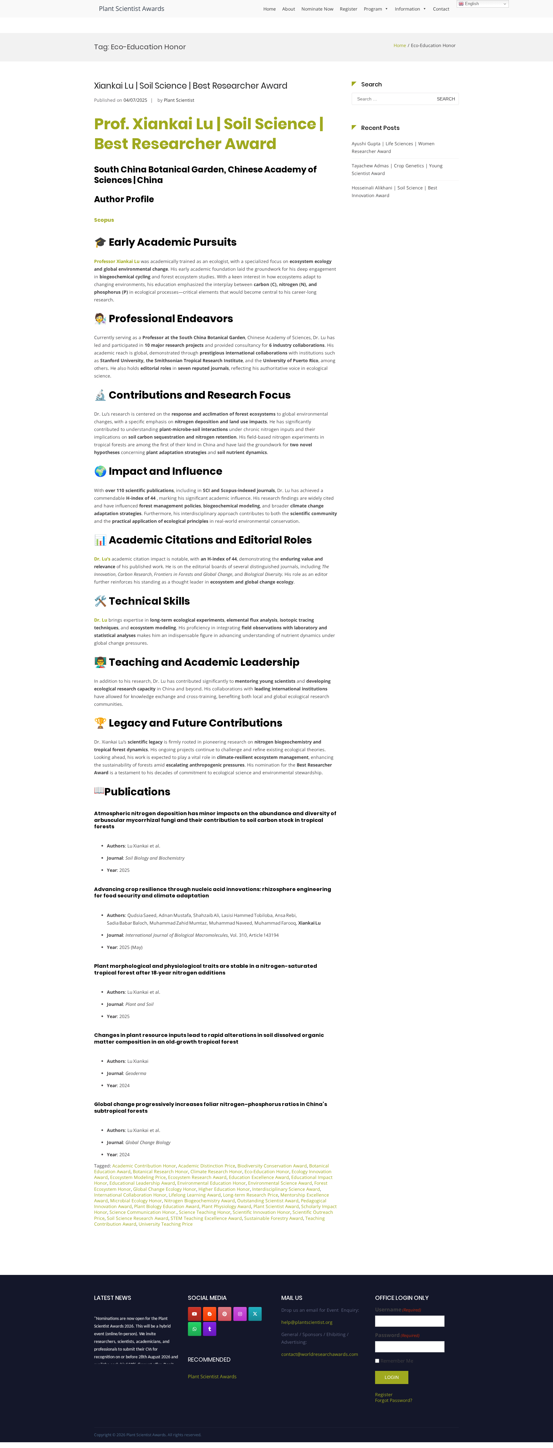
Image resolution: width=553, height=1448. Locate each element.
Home (269, 9)
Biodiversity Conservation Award (272, 1166)
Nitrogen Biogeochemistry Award (199, 1200)
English (471, 3)
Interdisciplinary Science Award (286, 1189)
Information (407, 9)
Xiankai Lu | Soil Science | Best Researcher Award (190, 85)
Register (348, 9)
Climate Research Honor (216, 1171)
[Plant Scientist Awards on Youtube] (194, 1314)
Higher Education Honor (224, 1189)
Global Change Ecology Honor (164, 1189)
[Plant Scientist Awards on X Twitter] (255, 1314)
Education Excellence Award (259, 1177)
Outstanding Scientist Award (268, 1200)
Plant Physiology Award (226, 1206)
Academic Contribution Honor (144, 1166)
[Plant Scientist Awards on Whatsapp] (194, 1329)
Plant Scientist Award (276, 1206)
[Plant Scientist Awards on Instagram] (240, 1314)
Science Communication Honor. (143, 1212)
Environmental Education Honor (211, 1183)
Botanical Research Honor (160, 1171)
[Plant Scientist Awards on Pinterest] (224, 1314)
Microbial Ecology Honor (136, 1200)
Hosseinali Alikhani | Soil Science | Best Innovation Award (394, 191)
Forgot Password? (393, 1400)
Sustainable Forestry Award (273, 1218)
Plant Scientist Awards (131, 8)
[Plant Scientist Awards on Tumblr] (209, 1329)
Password (397, 1335)
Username (398, 1309)
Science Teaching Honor (204, 1212)
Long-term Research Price (250, 1195)
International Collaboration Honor (130, 1195)
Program (373, 9)
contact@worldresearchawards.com (319, 1354)
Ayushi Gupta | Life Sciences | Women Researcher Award (393, 147)
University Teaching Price (166, 1224)
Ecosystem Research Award (197, 1177)
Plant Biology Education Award (166, 1206)
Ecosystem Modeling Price (138, 1177)
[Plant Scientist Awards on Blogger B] (209, 1314)
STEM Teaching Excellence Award (206, 1218)
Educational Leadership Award (142, 1183)
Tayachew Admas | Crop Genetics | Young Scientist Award (397, 169)
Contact (441, 9)
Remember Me (397, 1361)
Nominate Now (317, 9)
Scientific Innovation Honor (261, 1212)
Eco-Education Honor (266, 1171)
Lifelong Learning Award (195, 1195)
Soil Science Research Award (137, 1218)
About (288, 9)
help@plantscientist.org (307, 1322)
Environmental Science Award (280, 1183)
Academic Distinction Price (206, 1166)
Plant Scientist (179, 100)
